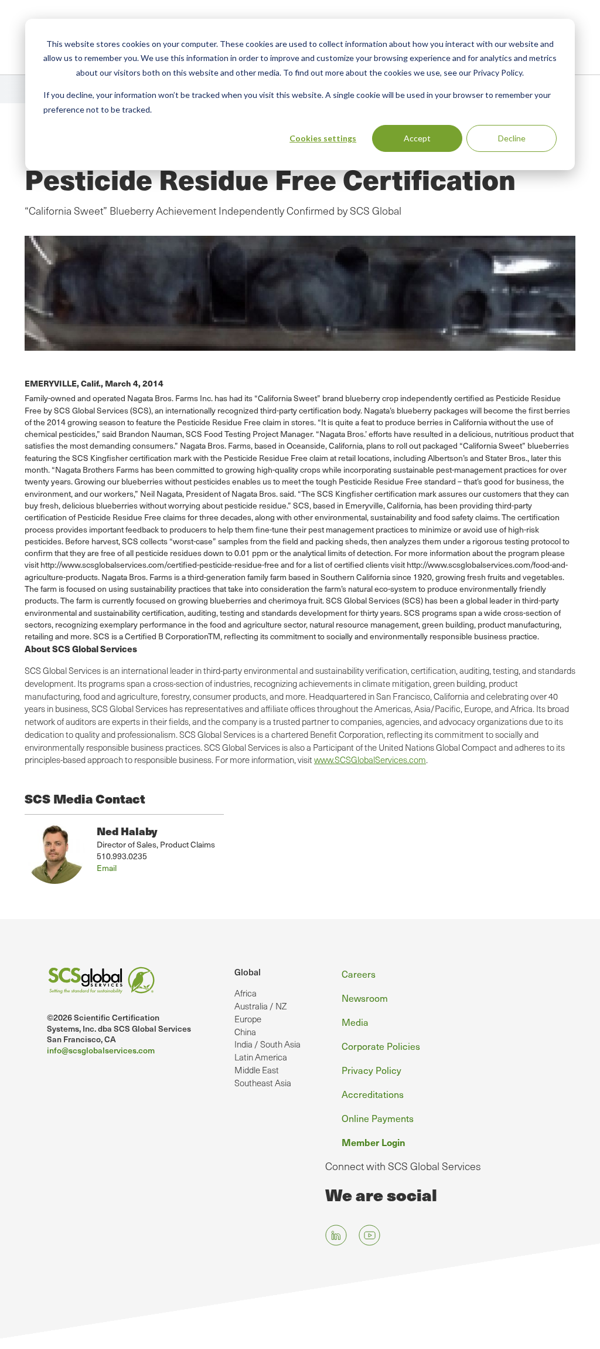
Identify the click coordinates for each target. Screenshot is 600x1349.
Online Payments (378, 1118)
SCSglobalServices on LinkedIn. (336, 1235)
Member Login (373, 1142)
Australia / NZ (260, 1006)
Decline (512, 138)
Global (247, 971)
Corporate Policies (381, 1046)
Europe (247, 1019)
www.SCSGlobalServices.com (370, 759)
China (245, 1032)
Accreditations (373, 1094)
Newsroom (365, 998)
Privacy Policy (371, 1070)
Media (355, 1022)
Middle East (256, 1070)
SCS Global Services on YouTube (369, 1235)
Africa (245, 993)
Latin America (260, 1057)
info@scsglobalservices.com (101, 1050)
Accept (417, 138)
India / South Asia (267, 1044)
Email (107, 868)
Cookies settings (322, 138)
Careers (359, 974)
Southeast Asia (262, 1083)
